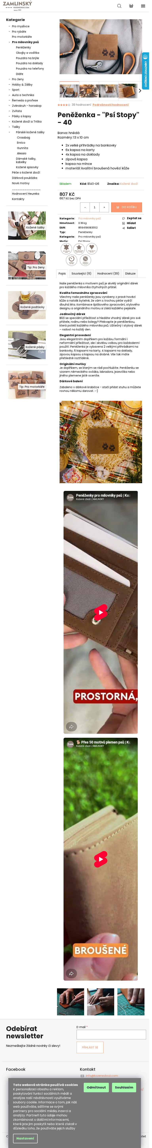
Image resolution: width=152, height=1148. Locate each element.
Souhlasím (124, 1087)
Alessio (21, 153)
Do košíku (129, 207)
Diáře (19, 74)
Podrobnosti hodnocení (111, 105)
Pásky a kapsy (21, 116)
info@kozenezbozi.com (102, 1076)
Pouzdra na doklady (29, 63)
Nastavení (25, 1138)
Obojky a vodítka (27, 53)
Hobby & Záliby (22, 85)
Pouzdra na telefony (30, 69)
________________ (26, 189)
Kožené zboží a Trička (27, 122)
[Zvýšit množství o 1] (104, 207)
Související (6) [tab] (81, 273)
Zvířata (17, 111)
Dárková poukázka (24, 178)
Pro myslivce (20, 26)
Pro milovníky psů (25, 42)
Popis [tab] (62, 273)
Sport (15, 90)
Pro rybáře (19, 32)
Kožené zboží (129, 184)
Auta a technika (23, 95)
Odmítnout (96, 1087)
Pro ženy (18, 79)
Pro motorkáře (22, 37)
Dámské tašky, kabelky (26, 160)
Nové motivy (20, 183)
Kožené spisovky (27, 167)
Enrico (21, 143)
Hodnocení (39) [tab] (108, 273)
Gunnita (22, 148)
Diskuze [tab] (130, 273)
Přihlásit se (90, 1047)
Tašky (16, 127)
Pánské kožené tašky (30, 132)
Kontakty (18, 199)
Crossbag (23, 138)
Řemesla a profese (25, 100)
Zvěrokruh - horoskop (27, 106)
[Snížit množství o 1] (85, 207)
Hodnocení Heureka (25, 194)
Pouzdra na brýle (27, 58)
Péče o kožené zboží (26, 173)
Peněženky (23, 47)
